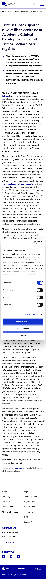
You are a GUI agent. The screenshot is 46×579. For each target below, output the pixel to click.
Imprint (27, 492)
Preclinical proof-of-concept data (17, 184)
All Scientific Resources (11, 512)
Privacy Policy (30, 507)
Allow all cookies (23, 322)
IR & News (6, 502)
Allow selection (23, 328)
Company (6, 497)
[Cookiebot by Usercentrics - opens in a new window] (33, 242)
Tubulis (5, 96)
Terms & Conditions (32, 497)
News (9, 11)
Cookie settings (32, 314)
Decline (23, 335)
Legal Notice (29, 502)
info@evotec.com (11, 532)
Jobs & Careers (8, 507)
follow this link (15, 468)
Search (27, 522)
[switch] (40, 290)
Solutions (6, 492)
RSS (26, 517)
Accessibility (29, 512)
